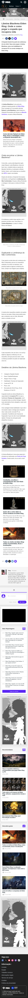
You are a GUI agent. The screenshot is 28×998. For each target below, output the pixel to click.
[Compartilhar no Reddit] (12, 38)
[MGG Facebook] (3, 960)
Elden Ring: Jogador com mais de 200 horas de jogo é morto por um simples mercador (14, 685)
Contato (4, 967)
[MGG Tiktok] (19, 960)
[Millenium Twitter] (6, 960)
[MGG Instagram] (12, 960)
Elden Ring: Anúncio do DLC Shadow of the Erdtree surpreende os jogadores (14, 673)
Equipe (4, 970)
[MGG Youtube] (9, 960)
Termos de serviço (7, 978)
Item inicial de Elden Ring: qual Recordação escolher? (11, 816)
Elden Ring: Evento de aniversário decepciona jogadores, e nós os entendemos (13, 679)
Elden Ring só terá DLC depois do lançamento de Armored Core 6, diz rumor (14, 667)
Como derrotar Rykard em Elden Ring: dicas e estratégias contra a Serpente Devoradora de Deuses (14, 135)
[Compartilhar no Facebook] (6, 38)
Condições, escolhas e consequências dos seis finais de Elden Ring (13, 481)
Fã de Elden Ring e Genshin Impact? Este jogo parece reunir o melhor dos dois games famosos (14, 646)
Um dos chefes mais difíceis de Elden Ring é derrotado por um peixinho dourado (14, 640)
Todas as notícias (14, 691)
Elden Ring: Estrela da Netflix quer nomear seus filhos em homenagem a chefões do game (14, 652)
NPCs (5, 173)
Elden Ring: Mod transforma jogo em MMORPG (14, 657)
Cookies (4, 980)
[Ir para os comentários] (15, 38)
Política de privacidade (9, 983)
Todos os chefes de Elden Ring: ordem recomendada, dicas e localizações (13, 543)
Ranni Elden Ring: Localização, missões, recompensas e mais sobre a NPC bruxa (13, 868)
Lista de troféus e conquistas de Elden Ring (13, 891)
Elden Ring (16, 19)
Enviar (23, 602)
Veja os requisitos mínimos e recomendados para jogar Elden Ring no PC (13, 770)
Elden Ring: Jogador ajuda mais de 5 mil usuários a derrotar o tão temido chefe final (14, 634)
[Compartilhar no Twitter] (9, 38)
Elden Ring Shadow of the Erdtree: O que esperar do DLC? (14, 662)
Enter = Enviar (12, 602)
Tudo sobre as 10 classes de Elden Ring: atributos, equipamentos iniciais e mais (14, 794)
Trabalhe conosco (7, 972)
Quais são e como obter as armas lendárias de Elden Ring (13, 512)
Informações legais (7, 975)
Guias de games (9, 19)
